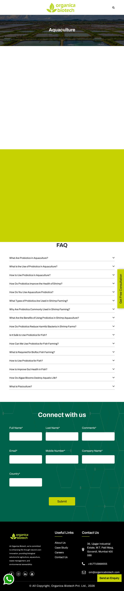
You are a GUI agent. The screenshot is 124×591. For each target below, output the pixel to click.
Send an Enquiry (109, 578)
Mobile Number (55, 450)
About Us (60, 543)
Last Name (53, 427)
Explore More (36, 212)
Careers (59, 552)
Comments (89, 427)
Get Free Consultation (120, 289)
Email (13, 450)
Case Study (61, 548)
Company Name (92, 450)
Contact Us (61, 557)
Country (14, 473)
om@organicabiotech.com (104, 572)
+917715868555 (97, 563)
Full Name (16, 427)
